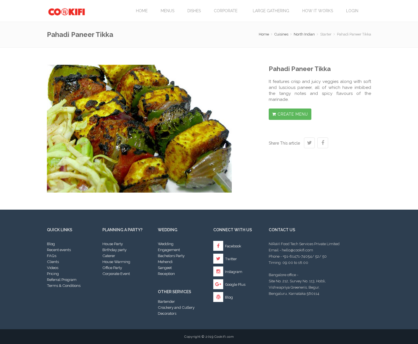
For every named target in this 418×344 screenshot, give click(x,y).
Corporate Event (116, 273)
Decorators (167, 313)
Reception (166, 273)
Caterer (108, 255)
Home (142, 11)
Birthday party (114, 249)
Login (352, 11)
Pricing (53, 273)
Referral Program (61, 279)
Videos (52, 267)
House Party (112, 243)
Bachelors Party (171, 255)
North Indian (304, 34)
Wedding (165, 243)
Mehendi (165, 261)
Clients (53, 261)
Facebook (232, 246)
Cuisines (281, 34)
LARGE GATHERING (271, 11)
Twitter (230, 259)
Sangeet (165, 267)
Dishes (194, 11)
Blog (51, 243)
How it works (317, 11)
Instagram (233, 271)
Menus (167, 11)
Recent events (59, 249)
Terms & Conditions (63, 285)
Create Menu (292, 114)
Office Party (112, 267)
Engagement (169, 249)
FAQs (51, 255)
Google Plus (234, 284)
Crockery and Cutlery (176, 307)
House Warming (116, 261)
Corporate (227, 11)
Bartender (166, 301)
